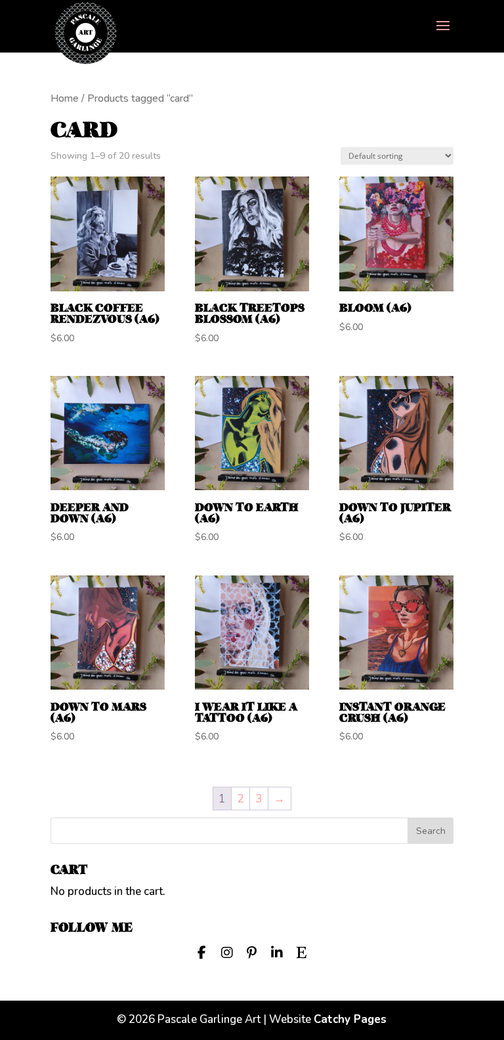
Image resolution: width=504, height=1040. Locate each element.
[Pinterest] (252, 951)
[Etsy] (302, 951)
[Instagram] (227, 951)
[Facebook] (202, 951)
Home (65, 98)
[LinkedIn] (277, 951)
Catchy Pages (350, 1019)
